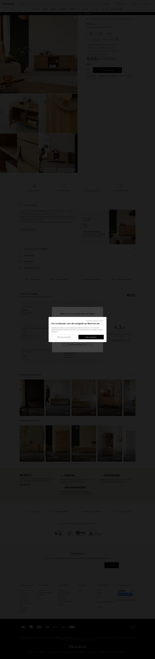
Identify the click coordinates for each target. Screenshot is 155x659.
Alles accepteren (91, 337)
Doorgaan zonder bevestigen (94, 320)
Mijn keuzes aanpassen (64, 337)
